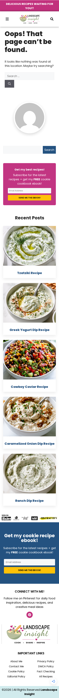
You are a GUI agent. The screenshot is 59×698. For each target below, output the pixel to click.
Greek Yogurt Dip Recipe (30, 330)
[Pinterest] (29, 615)
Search (49, 150)
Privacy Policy (45, 661)
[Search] (9, 84)
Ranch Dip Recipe (29, 500)
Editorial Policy (16, 676)
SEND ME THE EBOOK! (30, 197)
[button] (7, 19)
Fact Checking (46, 671)
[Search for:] (29, 76)
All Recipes (46, 676)
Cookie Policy (16, 671)
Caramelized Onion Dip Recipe (30, 443)
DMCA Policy (46, 666)
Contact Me (16, 666)
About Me (16, 661)
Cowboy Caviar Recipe (29, 387)
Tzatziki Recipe (29, 273)
